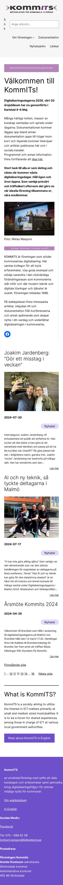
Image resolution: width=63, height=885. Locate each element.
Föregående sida (15, 665)
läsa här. (37, 159)
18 (32, 673)
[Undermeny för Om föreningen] (33, 37)
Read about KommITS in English (29, 738)
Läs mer (54, 468)
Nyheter (49, 426)
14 (25, 673)
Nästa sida (45, 673)
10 (10, 673)
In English (10, 809)
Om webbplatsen (15, 800)
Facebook (6, 826)
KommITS (11, 769)
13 (21, 673)
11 (14, 673)
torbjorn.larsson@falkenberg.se (20, 840)
